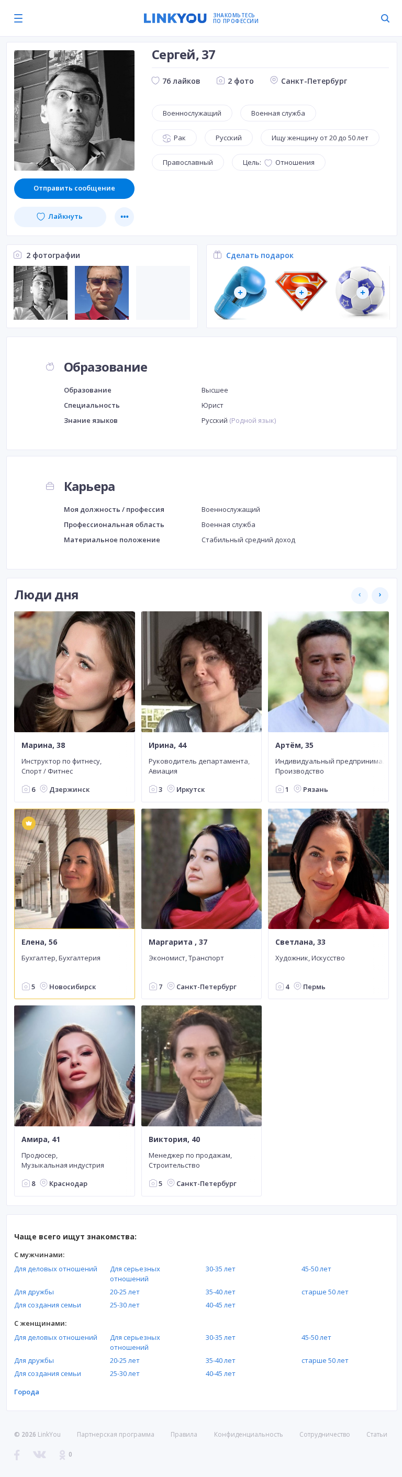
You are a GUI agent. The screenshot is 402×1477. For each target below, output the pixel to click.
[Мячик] (362, 293)
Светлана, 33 (300, 942)
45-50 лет (316, 1268)
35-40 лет (221, 1291)
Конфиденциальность (248, 1434)
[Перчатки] (240, 293)
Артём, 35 (294, 745)
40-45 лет (221, 1305)
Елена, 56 (39, 942)
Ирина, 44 (167, 745)
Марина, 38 (43, 745)
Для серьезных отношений (135, 1273)
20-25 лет (125, 1291)
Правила (184, 1434)
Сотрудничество (324, 1434)
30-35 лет (221, 1268)
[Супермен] (301, 293)
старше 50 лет (325, 1291)
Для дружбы (34, 1291)
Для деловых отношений (55, 1268)
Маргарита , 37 (178, 942)
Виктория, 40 (174, 1139)
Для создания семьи (47, 1305)
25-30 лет (125, 1305)
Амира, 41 (40, 1139)
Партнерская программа (115, 1434)
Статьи (376, 1434)
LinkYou (49, 1434)
